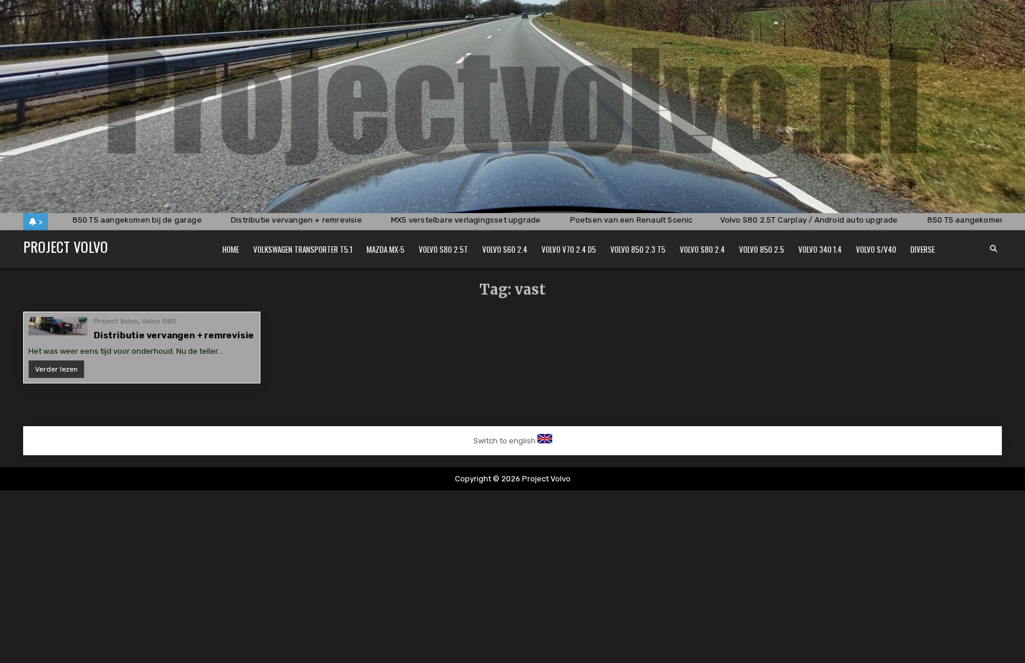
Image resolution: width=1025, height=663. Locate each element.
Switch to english (504, 440)
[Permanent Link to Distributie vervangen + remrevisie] (58, 326)
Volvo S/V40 (876, 249)
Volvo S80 (159, 321)
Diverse (923, 249)
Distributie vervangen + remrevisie (174, 335)
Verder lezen (59, 371)
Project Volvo (65, 246)
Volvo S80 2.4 (702, 249)
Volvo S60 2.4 (504, 249)
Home (230, 249)
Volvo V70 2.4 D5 (569, 249)
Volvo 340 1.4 (820, 249)
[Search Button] (993, 248)
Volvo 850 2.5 (761, 249)
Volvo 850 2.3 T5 (638, 249)
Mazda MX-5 (386, 249)
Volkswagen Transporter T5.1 (302, 249)
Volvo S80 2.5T (443, 249)
